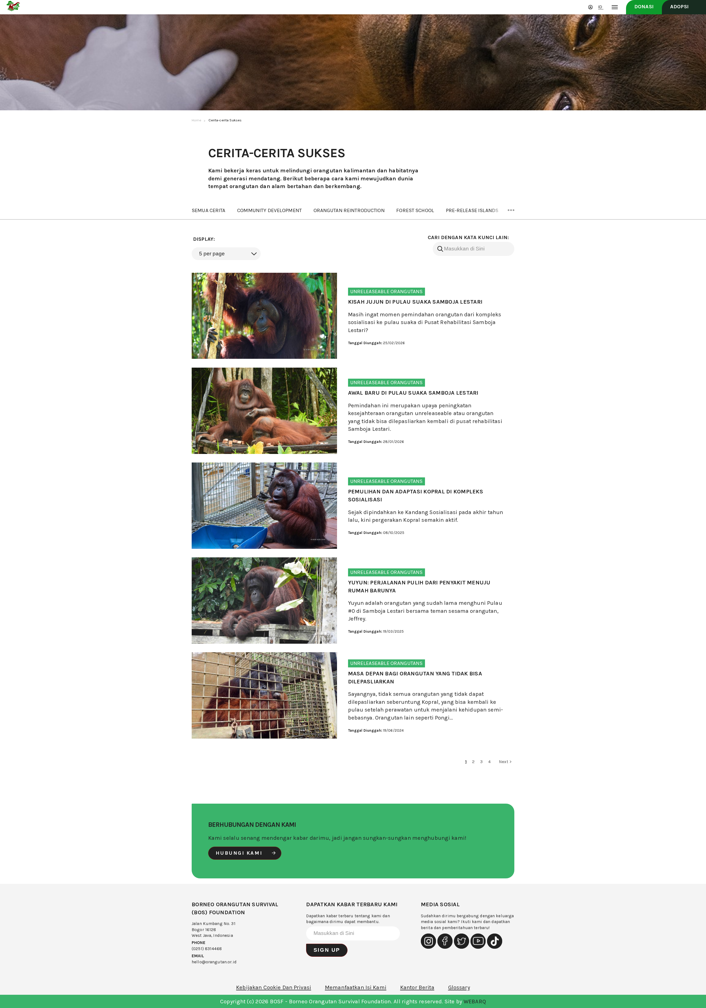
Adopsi (679, 7)
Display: (204, 239)
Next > (505, 761)
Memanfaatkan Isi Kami (355, 987)
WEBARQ (475, 1001)
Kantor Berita (417, 987)
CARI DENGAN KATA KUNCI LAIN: (468, 237)
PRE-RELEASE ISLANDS (472, 210)
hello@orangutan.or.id (214, 961)
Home (197, 120)
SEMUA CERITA (209, 210)
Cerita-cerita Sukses (225, 120)
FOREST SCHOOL (415, 210)
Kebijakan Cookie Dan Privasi (273, 987)
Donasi (644, 7)
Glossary (459, 987)
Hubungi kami (239, 853)
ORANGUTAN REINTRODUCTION (349, 210)
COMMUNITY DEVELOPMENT (269, 210)
